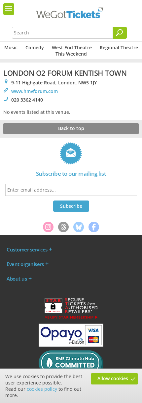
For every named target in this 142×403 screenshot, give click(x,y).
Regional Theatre (119, 47)
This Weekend (71, 54)
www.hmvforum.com (34, 91)
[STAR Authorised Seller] (71, 318)
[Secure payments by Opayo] (71, 345)
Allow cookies (112, 378)
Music (11, 47)
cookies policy (42, 389)
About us (17, 278)
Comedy (34, 47)
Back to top (71, 128)
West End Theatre (72, 47)
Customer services (27, 249)
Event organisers (25, 264)
